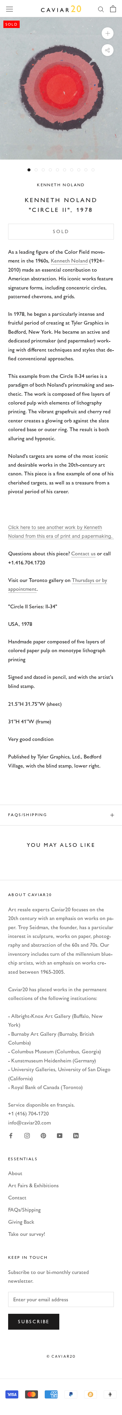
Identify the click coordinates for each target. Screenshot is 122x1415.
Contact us (83, 553)
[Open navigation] (9, 8)
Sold (61, 231)
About (15, 1173)
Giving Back (21, 1222)
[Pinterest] (43, 1135)
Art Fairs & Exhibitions (33, 1185)
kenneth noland (61, 185)
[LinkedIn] (76, 1135)
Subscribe (33, 1322)
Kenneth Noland (69, 260)
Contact (17, 1197)
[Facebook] (11, 1135)
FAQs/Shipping (27, 814)
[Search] (101, 9)
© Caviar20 (61, 1356)
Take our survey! (26, 1234)
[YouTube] (59, 1135)
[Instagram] (27, 1135)
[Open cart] (113, 8)
